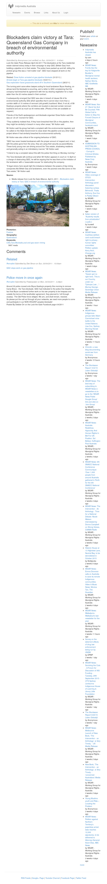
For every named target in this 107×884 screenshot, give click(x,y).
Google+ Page (38, 878)
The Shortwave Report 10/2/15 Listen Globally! (91, 368)
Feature (10, 232)
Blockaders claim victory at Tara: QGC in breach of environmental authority (43, 180)
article (93, 36)
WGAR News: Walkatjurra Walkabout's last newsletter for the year (92, 615)
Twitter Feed (81, 878)
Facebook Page (67, 878)
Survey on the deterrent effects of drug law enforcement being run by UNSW (92, 646)
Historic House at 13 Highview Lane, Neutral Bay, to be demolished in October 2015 (92, 553)
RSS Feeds (25, 878)
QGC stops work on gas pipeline (20, 268)
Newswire (16, 12)
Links (46, 12)
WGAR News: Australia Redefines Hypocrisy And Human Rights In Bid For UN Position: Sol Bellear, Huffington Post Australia (92, 433)
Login (66, 12)
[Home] (12, 6)
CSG (8, 242)
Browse (37, 12)
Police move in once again (24, 277)
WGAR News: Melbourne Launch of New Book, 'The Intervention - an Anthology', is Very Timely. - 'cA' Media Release (92, 737)
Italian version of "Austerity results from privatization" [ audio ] (92, 218)
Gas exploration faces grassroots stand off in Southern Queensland (34, 82)
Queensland (12, 237)
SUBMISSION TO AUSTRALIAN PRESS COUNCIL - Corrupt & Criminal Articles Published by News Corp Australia (92, 152)
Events (27, 12)
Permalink (11, 263)
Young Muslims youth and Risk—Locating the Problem (92, 802)
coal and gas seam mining (34, 242)
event (86, 38)
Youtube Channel (52, 878)
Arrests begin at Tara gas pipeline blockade (24, 80)
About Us (56, 12)
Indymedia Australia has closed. (90, 52)
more (82, 865)
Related (12, 259)
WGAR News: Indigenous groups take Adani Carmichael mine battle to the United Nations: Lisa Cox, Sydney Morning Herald (92, 319)
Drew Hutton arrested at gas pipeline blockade (33, 77)
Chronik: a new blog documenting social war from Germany (92, 351)
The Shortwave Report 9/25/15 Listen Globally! (91, 715)
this (55, 23)
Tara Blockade (17, 242)
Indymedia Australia (25, 6)
